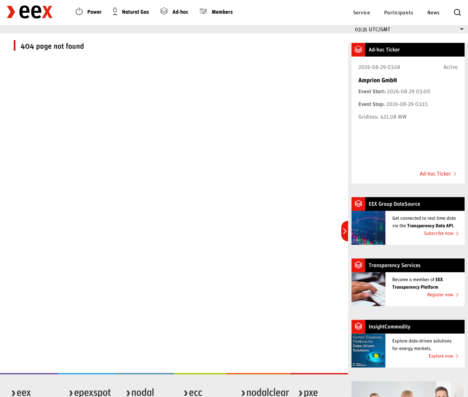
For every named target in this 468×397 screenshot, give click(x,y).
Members (221, 11)
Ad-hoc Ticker (435, 174)
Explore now (441, 355)
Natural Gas (135, 11)
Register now (440, 294)
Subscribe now (438, 233)
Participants (398, 12)
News (433, 12)
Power (94, 11)
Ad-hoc (179, 11)
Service (361, 12)
